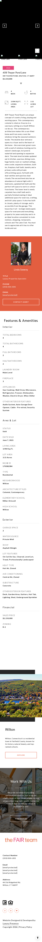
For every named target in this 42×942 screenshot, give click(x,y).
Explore (21, 755)
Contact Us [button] (21, 819)
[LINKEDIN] (11, 911)
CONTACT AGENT (21, 302)
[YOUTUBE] (17, 911)
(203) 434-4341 (9, 287)
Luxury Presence (11, 923)
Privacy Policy (25, 927)
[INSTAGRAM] (5, 911)
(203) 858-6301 (9, 858)
